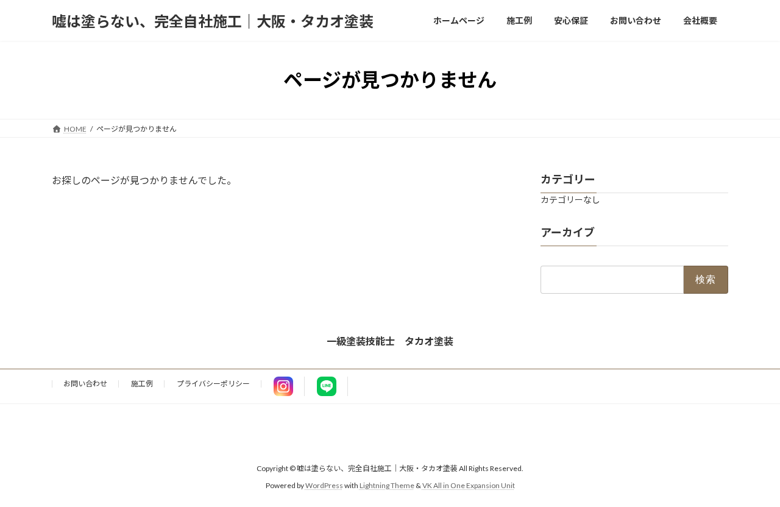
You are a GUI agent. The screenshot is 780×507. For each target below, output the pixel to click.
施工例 (142, 383)
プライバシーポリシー (213, 383)
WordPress (324, 486)
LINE (326, 386)
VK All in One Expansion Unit (468, 486)
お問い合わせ (85, 383)
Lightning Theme (387, 486)
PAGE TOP (750, 480)
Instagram (283, 386)
